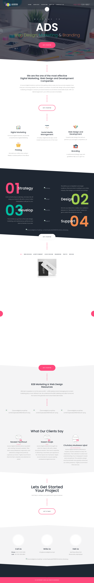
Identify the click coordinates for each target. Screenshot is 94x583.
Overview (44, 4)
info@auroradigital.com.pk (47, 552)
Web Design (28, 254)
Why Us (51, 4)
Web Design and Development (75, 133)
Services (36, 4)
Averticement (38, 254)
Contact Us (60, 4)
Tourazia (18, 444)
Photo (65, 254)
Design (71, 254)
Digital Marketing (18, 132)
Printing (18, 150)
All (21, 254)
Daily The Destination (75, 447)
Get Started (47, 107)
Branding (76, 151)
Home (30, 4)
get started (47, 45)
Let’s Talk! (47, 511)
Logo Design (49, 254)
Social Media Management (47, 133)
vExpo (47, 444)
